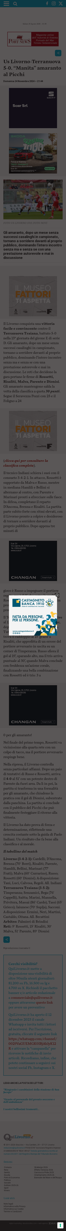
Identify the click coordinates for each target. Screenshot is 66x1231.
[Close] (57, 595)
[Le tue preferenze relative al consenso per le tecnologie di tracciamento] (60, 1225)
